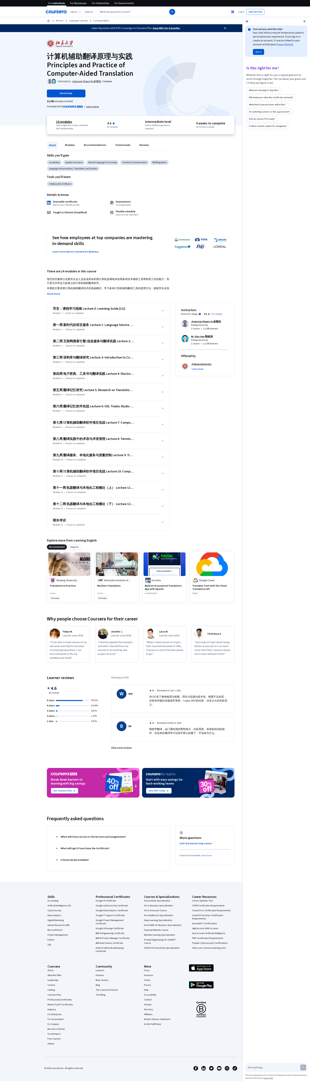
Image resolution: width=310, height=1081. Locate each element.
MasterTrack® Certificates (60, 1004)
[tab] (57, 547)
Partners (100, 975)
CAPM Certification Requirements (208, 905)
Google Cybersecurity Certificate (112, 905)
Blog (98, 985)
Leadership (53, 980)
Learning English (101, 20)
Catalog (51, 990)
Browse (59, 20)
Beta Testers (102, 980)
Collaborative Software (60, 184)
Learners (100, 970)
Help (146, 990)
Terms (147, 980)
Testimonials (122, 145)
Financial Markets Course (156, 930)
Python (51, 939)
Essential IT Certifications (204, 923)
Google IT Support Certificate (110, 915)
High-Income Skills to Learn (205, 928)
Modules (70, 145)
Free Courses (54, 1038)
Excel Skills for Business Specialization (162, 925)
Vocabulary (54, 162)
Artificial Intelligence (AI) (59, 905)
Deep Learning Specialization (158, 920)
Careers (51, 985)
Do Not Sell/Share (152, 1024)
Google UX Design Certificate (110, 928)
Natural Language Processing (102, 162)
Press (147, 970)
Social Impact (54, 1034)
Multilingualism (159, 162)
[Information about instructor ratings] (200, 314)
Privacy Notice (284, 44)
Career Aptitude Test (202, 900)
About (52, 145)
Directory (148, 1009)
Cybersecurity (54, 910)
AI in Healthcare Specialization (158, 915)
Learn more (92, 106)
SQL (49, 944)
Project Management (58, 935)
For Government (55, 1019)
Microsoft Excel (55, 930)
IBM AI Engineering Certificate (110, 933)
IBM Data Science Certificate (109, 943)
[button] (89, 12)
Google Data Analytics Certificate (112, 910)
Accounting (53, 900)
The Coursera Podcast (107, 990)
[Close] (225, 28)
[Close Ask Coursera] (233, 12)
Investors (148, 975)
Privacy (147, 985)
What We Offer (55, 975)
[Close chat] (304, 21)
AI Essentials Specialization (157, 900)
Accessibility (150, 995)
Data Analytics (54, 915)
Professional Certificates (60, 999)
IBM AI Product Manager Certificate (113, 938)
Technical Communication (134, 162)
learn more (207, 855)
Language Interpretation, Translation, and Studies (73, 168)
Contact (148, 999)
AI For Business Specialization (158, 905)
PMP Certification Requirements (207, 938)
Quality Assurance (74, 162)
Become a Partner (56, 1029)
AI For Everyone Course (155, 910)
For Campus (53, 1024)
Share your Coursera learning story (209, 948)
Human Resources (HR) (58, 925)
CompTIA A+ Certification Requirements (211, 910)
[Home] (48, 21)
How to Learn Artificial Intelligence (208, 933)
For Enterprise (55, 1014)
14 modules (64, 121)
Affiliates (148, 1014)
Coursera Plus (54, 995)
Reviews (144, 145)
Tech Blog (100, 995)
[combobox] (130, 12)
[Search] (172, 12)
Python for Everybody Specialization (161, 948)
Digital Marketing (56, 920)
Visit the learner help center (196, 843)
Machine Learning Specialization (159, 935)
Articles (148, 1004)
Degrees (52, 1009)
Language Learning (78, 20)
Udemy (51, 1043)
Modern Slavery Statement (157, 1019)
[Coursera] (56, 11)
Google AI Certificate (106, 900)
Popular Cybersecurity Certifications (210, 943)
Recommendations (95, 145)
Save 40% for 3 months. (166, 28)
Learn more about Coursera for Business (75, 251)
